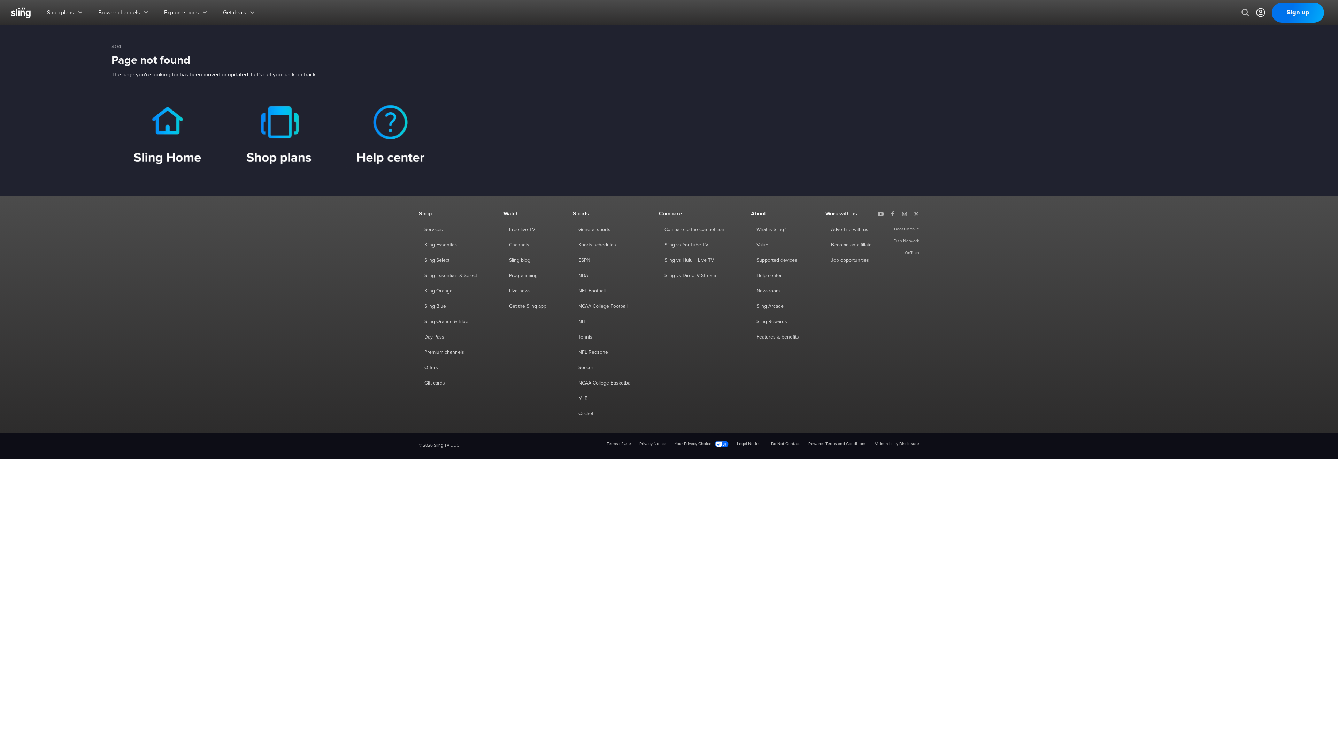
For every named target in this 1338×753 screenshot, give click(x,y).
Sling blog (519, 260)
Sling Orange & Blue (446, 321)
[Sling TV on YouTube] (881, 214)
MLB (583, 398)
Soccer (585, 367)
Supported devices (776, 260)
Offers (431, 367)
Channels (519, 245)
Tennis (585, 337)
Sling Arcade (770, 306)
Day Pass (434, 337)
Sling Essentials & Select (450, 275)
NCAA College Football (603, 306)
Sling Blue (435, 306)
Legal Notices (750, 444)
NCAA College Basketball (605, 383)
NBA (583, 275)
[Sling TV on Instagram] (904, 214)
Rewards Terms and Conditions (837, 444)
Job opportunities (850, 260)
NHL (583, 321)
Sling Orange (438, 291)
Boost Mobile (906, 229)
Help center (769, 275)
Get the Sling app (527, 306)
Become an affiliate (851, 245)
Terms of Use (619, 444)
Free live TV (522, 229)
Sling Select (436, 260)
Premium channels (444, 352)
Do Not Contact (785, 444)
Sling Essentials (441, 245)
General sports (594, 229)
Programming (523, 275)
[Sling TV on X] (916, 214)
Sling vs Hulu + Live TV (689, 260)
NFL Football (592, 291)
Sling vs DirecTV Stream (690, 275)
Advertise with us (849, 229)
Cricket (585, 413)
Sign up (1298, 12)
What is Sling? (771, 229)
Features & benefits (777, 337)
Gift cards (434, 383)
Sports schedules (597, 245)
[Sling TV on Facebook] (892, 214)
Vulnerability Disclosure (897, 444)
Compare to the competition (694, 229)
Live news (520, 291)
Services (433, 229)
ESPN (584, 260)
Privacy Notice (652, 444)
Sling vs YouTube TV (686, 245)
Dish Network (906, 241)
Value (762, 245)
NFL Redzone (593, 352)
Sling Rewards (771, 321)
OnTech (912, 253)
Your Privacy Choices (695, 444)
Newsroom (768, 291)
